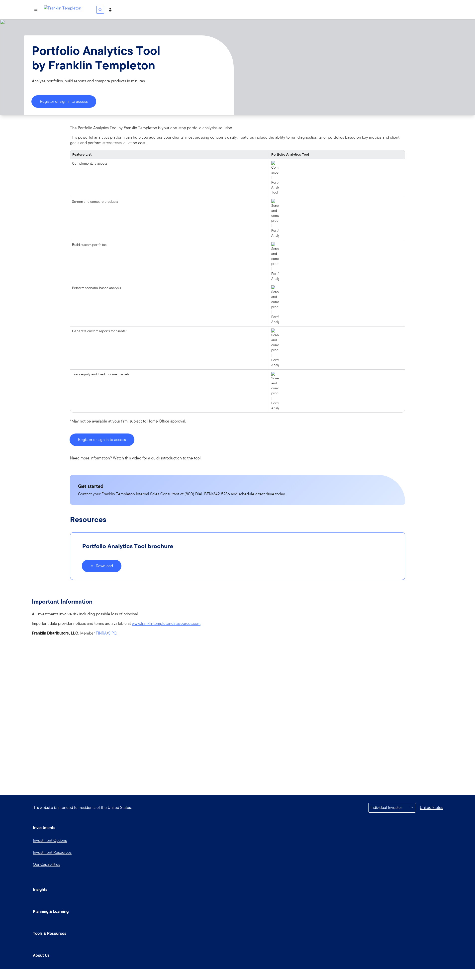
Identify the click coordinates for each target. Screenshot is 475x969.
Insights (40, 889)
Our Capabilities (46, 864)
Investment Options (50, 840)
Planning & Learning (51, 911)
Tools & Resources (49, 933)
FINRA (101, 633)
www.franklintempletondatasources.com (166, 623)
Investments (44, 828)
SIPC (112, 633)
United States (431, 807)
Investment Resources (52, 852)
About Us (41, 955)
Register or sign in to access (64, 101)
